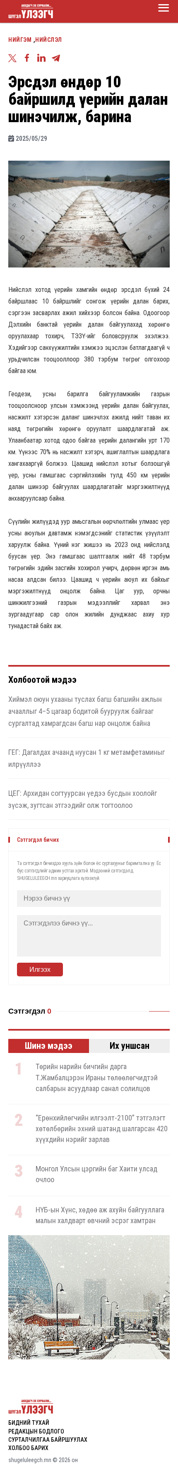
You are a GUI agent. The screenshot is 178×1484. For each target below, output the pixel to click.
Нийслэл (48, 39)
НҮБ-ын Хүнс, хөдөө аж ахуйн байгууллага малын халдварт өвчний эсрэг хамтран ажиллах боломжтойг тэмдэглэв (100, 1220)
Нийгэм (19, 39)
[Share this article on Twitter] (14, 59)
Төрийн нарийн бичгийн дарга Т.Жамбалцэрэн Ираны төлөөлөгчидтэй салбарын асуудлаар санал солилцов (97, 1077)
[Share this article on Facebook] (29, 59)
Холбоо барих (28, 1448)
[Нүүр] (31, 11)
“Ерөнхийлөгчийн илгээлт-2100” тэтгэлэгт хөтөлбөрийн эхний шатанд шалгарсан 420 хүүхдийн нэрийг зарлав (102, 1128)
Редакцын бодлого (36, 1431)
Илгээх (40, 969)
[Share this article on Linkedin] (43, 59)
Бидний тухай (28, 1422)
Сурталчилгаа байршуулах (47, 1439)
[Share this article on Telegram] (58, 59)
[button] (84, 1348)
